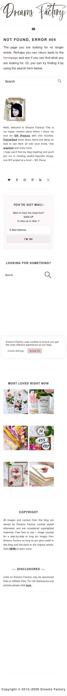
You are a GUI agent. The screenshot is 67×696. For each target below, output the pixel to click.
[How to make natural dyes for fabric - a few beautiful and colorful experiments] (15, 449)
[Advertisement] (33, 331)
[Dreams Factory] (33, 20)
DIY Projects (22, 135)
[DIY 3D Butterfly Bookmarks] (15, 413)
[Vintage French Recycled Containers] (41, 413)
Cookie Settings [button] (16, 350)
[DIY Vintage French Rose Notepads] (15, 485)
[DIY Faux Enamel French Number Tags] (41, 449)
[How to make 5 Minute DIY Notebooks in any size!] (41, 485)
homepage (10, 57)
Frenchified (10, 139)
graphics (8, 147)
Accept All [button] (34, 350)
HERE (13, 548)
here (29, 585)
